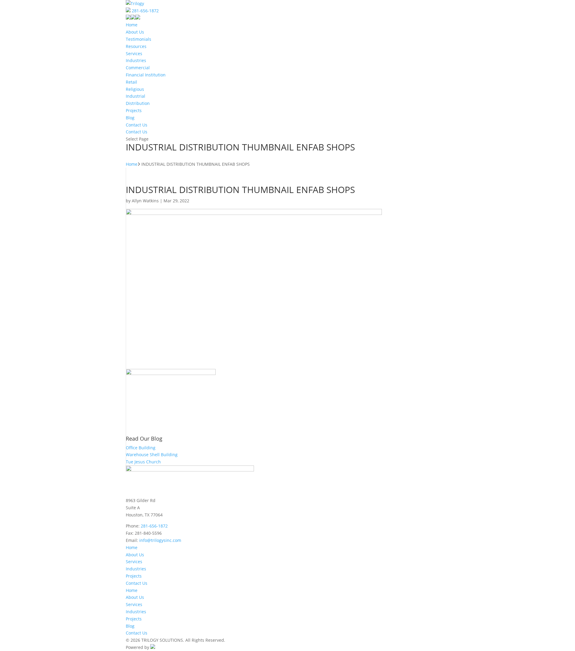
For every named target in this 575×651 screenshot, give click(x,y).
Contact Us (136, 125)
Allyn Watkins (145, 201)
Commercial (138, 67)
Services (134, 53)
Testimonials (138, 39)
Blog (130, 117)
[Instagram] (137, 18)
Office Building (140, 447)
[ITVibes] (152, 647)
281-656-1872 (145, 10)
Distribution (138, 103)
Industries (136, 60)
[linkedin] (133, 18)
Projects (134, 110)
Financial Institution (146, 75)
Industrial (135, 96)
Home (131, 25)
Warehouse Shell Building (152, 454)
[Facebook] (128, 18)
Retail (131, 82)
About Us (135, 32)
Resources (136, 46)
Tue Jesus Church (143, 462)
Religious (135, 89)
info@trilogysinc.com (160, 540)
